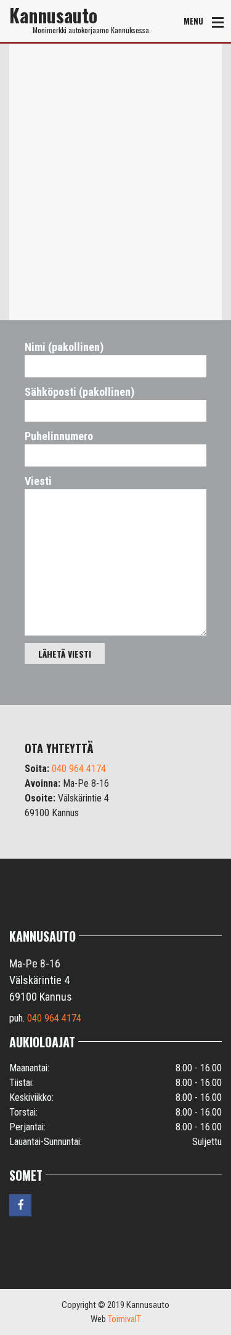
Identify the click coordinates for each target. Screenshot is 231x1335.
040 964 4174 (79, 768)
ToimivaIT (124, 1319)
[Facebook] (21, 1205)
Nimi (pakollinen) (64, 347)
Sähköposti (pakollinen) (79, 391)
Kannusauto (53, 15)
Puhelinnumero (59, 436)
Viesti (38, 481)
